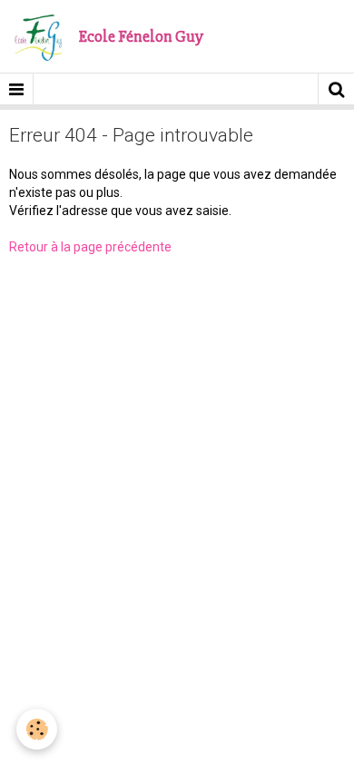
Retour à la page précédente (90, 247)
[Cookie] (36, 729)
